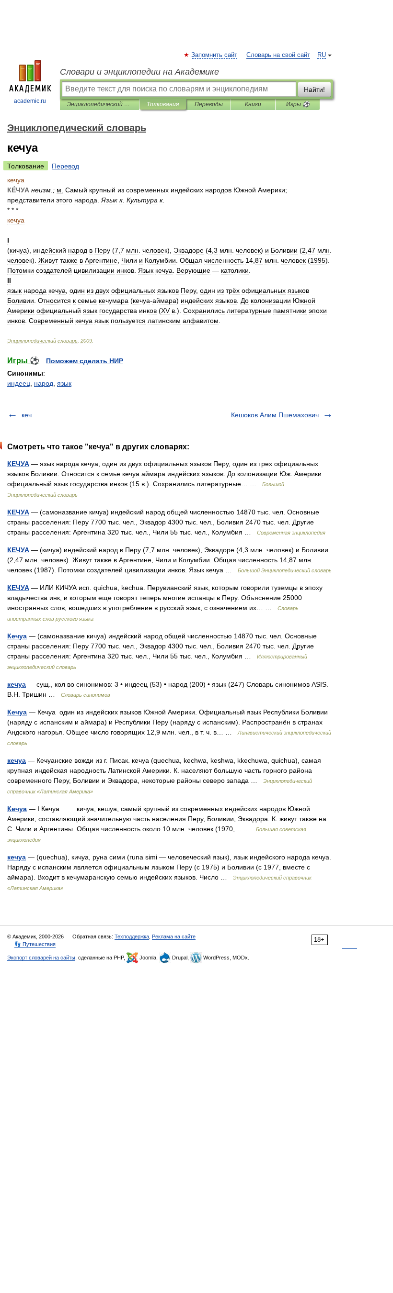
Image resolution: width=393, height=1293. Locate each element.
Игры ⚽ (298, 104)
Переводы (209, 104)
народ (43, 383)
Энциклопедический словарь (99, 104)
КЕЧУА (18, 464)
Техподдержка (132, 936)
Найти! (314, 89)
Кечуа (17, 636)
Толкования (163, 104)
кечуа (16, 684)
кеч (27, 415)
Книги (253, 104)
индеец (18, 383)
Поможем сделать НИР (84, 361)
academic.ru (30, 101)
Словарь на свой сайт (278, 55)
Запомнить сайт (214, 55)
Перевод (65, 166)
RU (321, 55)
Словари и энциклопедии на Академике (139, 72)
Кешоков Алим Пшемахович (275, 415)
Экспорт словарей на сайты (41, 957)
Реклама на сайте (174, 936)
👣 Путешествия (35, 944)
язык (64, 383)
